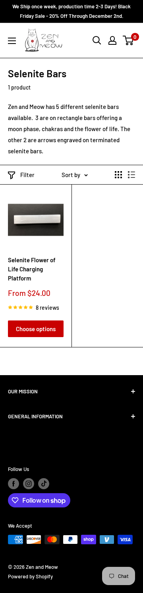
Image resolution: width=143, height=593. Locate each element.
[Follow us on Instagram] (28, 483)
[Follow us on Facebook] (13, 483)
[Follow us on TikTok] (43, 483)
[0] (128, 40)
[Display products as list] (131, 174)
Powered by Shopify (30, 576)
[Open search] (97, 40)
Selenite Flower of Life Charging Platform (32, 269)
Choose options (36, 328)
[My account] (112, 40)
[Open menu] (12, 41)
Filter (27, 174)
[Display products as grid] (118, 174)
